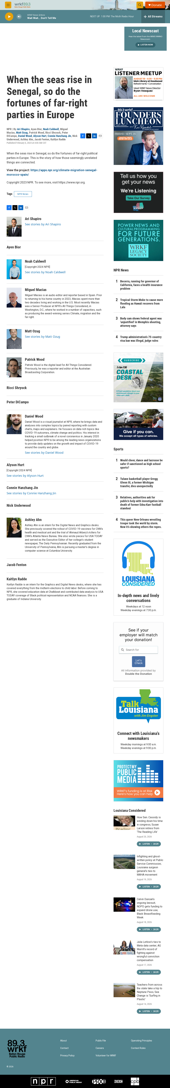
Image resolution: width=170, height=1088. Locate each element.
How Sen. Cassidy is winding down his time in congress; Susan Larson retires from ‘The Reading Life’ (150, 824)
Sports (118, 449)
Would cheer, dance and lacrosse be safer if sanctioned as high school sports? (141, 463)
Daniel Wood (25, 136)
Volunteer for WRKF (106, 1055)
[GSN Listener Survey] (138, 192)
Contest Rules (138, 1048)
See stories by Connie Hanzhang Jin (31, 493)
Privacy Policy (67, 1055)
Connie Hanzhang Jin (59, 136)
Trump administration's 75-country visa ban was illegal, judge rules (141, 338)
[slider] (24, 16)
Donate (156, 5)
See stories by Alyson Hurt (25, 476)
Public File (101, 1040)
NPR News (22, 194)
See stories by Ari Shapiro (43, 224)
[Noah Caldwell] (14, 269)
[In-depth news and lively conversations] (138, 563)
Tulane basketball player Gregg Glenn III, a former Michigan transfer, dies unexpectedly (139, 482)
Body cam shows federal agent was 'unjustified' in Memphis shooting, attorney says (141, 322)
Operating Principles (141, 1040)
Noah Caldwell (51, 129)
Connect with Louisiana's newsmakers (138, 736)
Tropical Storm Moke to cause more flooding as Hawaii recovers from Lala (141, 303)
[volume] (19, 16)
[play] (9, 17)
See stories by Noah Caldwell (45, 272)
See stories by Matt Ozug (42, 337)
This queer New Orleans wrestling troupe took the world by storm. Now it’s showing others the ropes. (141, 523)
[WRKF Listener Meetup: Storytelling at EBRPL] (138, 83)
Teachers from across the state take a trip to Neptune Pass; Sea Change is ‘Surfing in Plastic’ (149, 992)
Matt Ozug (22, 132)
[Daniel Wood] (14, 424)
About (63, 1040)
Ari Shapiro (23, 129)
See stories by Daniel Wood (44, 453)
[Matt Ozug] (14, 339)
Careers (100, 1048)
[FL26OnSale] (138, 136)
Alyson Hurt (39, 136)
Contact (64, 1048)
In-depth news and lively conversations (138, 598)
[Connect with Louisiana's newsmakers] (138, 707)
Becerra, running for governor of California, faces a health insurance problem (141, 285)
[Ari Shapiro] (14, 227)
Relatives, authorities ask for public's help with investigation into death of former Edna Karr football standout (141, 503)
